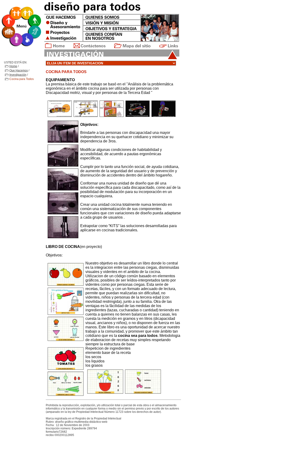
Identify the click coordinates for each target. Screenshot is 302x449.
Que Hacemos (18, 70)
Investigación (17, 74)
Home (13, 66)
